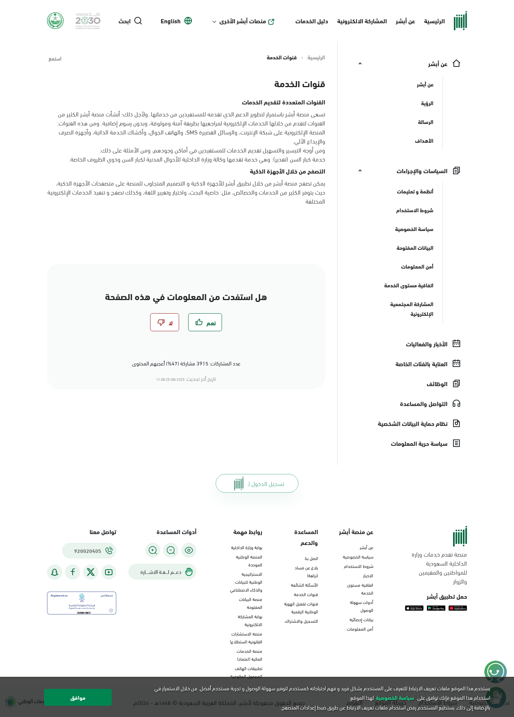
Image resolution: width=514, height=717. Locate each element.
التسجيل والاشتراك (301, 620)
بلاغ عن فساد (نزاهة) (306, 571)
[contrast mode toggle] (188, 550)
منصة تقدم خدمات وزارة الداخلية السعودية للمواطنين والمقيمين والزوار (439, 567)
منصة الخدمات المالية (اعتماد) (249, 654)
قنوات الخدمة (306, 594)
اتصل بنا (311, 558)
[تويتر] (90, 572)
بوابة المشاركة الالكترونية (250, 620)
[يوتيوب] (108, 572)
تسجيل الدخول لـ (266, 483)
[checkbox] (205, 322)
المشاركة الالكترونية (362, 20)
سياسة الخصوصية (358, 556)
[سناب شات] (54, 572)
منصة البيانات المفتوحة (250, 603)
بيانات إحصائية (361, 619)
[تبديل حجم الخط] (170, 550)
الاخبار (368, 575)
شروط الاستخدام (358, 566)
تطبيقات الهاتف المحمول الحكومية (246, 672)
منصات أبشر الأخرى (243, 20)
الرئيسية (434, 20)
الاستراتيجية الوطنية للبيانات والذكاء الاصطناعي (246, 581)
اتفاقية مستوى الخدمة (360, 588)
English (171, 20)
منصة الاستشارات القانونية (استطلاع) (246, 637)
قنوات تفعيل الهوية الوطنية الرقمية (301, 607)
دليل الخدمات (311, 20)
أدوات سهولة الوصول (361, 606)
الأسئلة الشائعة (304, 584)
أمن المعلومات (360, 628)
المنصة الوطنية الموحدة (249, 560)
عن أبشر (405, 20)
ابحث (125, 20)
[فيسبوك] (72, 572)
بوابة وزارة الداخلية (246, 547)
